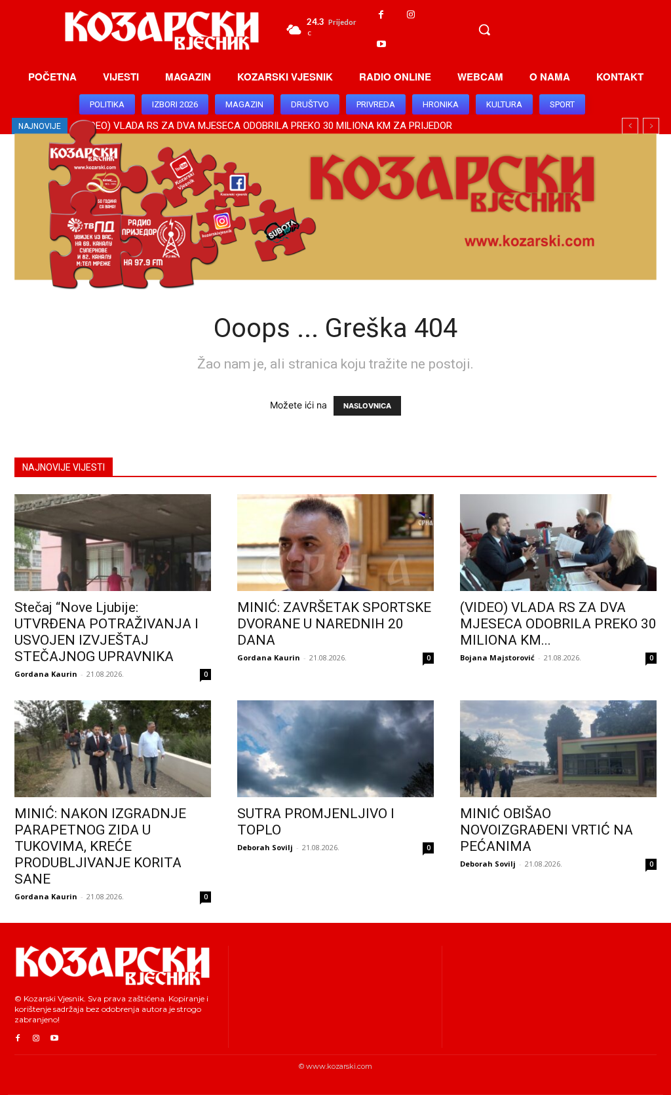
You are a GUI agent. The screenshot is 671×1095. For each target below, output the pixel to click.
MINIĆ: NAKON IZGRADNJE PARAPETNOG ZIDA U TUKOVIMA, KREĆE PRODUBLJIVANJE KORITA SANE (100, 846)
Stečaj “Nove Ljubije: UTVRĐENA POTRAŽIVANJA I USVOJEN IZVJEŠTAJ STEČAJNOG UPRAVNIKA (106, 632)
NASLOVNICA (367, 405)
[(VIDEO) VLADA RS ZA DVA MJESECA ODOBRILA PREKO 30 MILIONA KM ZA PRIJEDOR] (558, 542)
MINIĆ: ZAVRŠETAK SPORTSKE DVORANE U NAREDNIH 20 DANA (334, 624)
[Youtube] (381, 44)
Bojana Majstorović (497, 657)
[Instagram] (410, 14)
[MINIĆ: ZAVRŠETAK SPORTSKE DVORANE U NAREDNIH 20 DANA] (335, 542)
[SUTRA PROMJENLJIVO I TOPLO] (335, 748)
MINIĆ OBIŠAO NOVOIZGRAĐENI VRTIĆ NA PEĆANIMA (546, 830)
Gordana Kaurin (45, 674)
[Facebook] (381, 14)
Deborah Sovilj (265, 847)
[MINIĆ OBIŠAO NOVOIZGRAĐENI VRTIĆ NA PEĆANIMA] (558, 748)
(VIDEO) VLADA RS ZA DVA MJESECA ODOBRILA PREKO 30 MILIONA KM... (558, 624)
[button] (484, 29)
